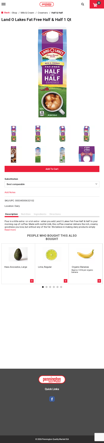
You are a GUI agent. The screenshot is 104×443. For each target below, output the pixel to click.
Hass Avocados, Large (15, 267)
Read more (10, 229)
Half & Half (57, 12)
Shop (14, 12)
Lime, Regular (45, 267)
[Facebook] (52, 399)
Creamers (43, 12)
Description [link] (11, 214)
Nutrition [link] (26, 214)
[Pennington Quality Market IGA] (47, 3)
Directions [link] (55, 214)
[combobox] (52, 184)
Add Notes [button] (10, 192)
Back (7, 12)
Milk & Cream (27, 12)
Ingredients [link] (40, 214)
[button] (13, 134)
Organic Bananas (80, 267)
